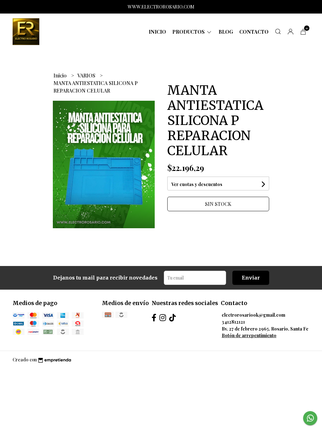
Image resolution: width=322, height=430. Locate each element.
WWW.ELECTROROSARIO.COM (161, 6)
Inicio (157, 31)
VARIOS (87, 75)
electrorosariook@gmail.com (253, 315)
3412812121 (233, 322)
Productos (189, 31)
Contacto (254, 31)
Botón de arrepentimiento (249, 335)
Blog (226, 31)
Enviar (251, 277)
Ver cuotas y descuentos (196, 184)
